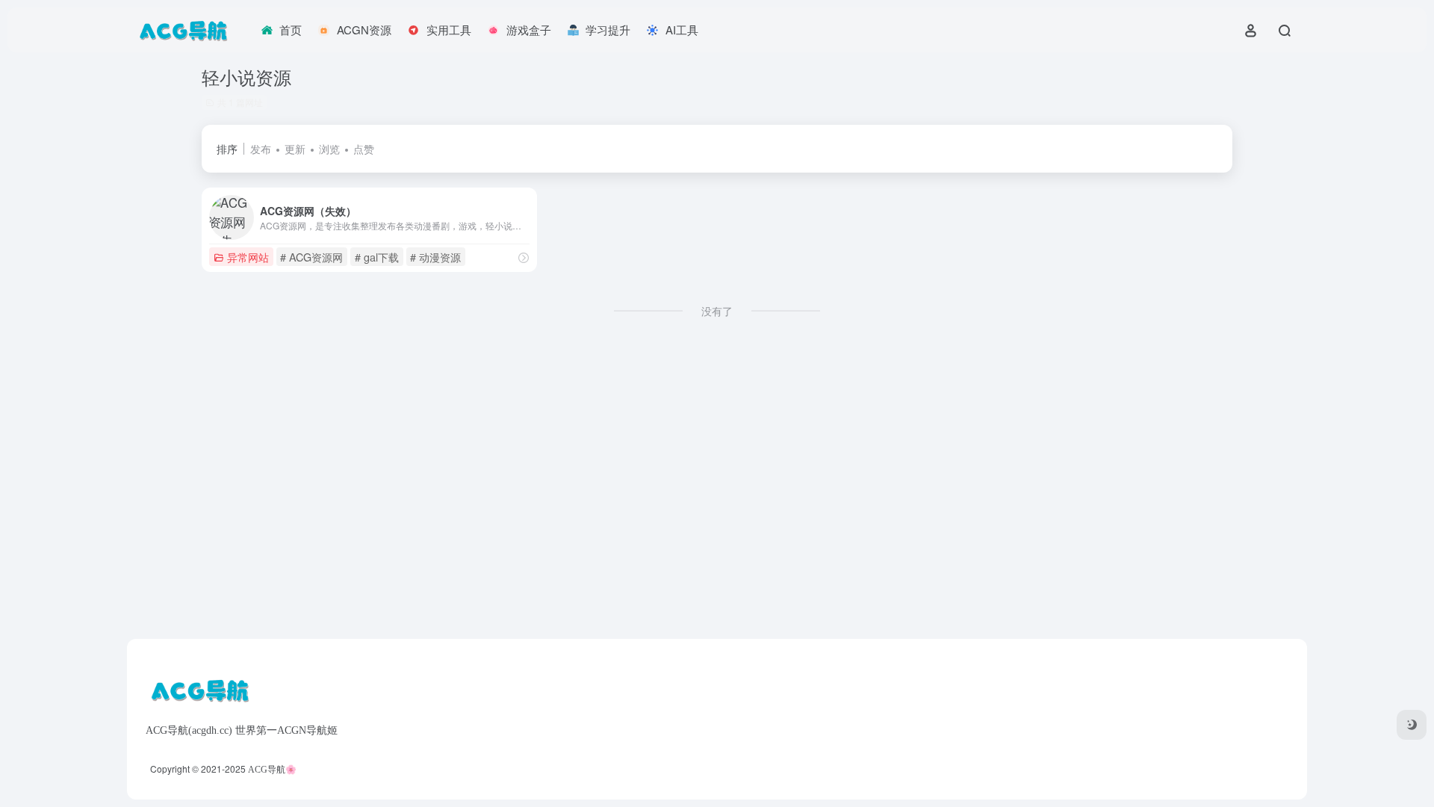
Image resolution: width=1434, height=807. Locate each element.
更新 (295, 148)
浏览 (329, 148)
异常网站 (248, 257)
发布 (260, 148)
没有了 (717, 310)
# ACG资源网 (311, 257)
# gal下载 (377, 257)
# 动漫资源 (435, 257)
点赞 (363, 148)
